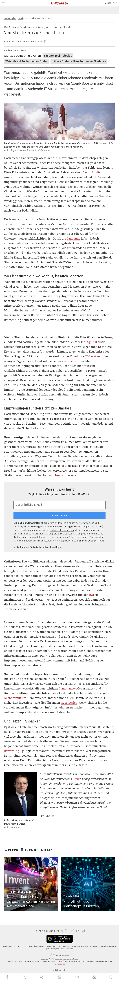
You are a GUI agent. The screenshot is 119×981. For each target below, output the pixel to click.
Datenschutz (52, 946)
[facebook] (8, 977)
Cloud (20, 18)
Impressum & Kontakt (80, 946)
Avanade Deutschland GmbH (22, 55)
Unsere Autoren (67, 949)
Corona (67, 361)
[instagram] (82, 931)
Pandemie (73, 238)
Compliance (67, 688)
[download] (94, 977)
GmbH (77, 779)
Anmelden (111, 3)
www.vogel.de (59, 964)
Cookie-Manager (10, 946)
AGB (19, 946)
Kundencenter (28, 946)
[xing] (42, 977)
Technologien (10, 18)
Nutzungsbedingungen (62, 530)
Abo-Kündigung (53, 949)
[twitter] (24, 977)
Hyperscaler (69, 702)
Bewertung (11, 751)
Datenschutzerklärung (41, 533)
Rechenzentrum (15, 698)
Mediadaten (40, 946)
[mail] (77, 977)
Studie (96, 172)
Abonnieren (59, 515)
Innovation (62, 475)
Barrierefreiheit (64, 946)
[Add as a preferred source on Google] (59, 939)
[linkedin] (59, 977)
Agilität (92, 342)
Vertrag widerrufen (97, 946)
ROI (91, 595)
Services (94, 356)
